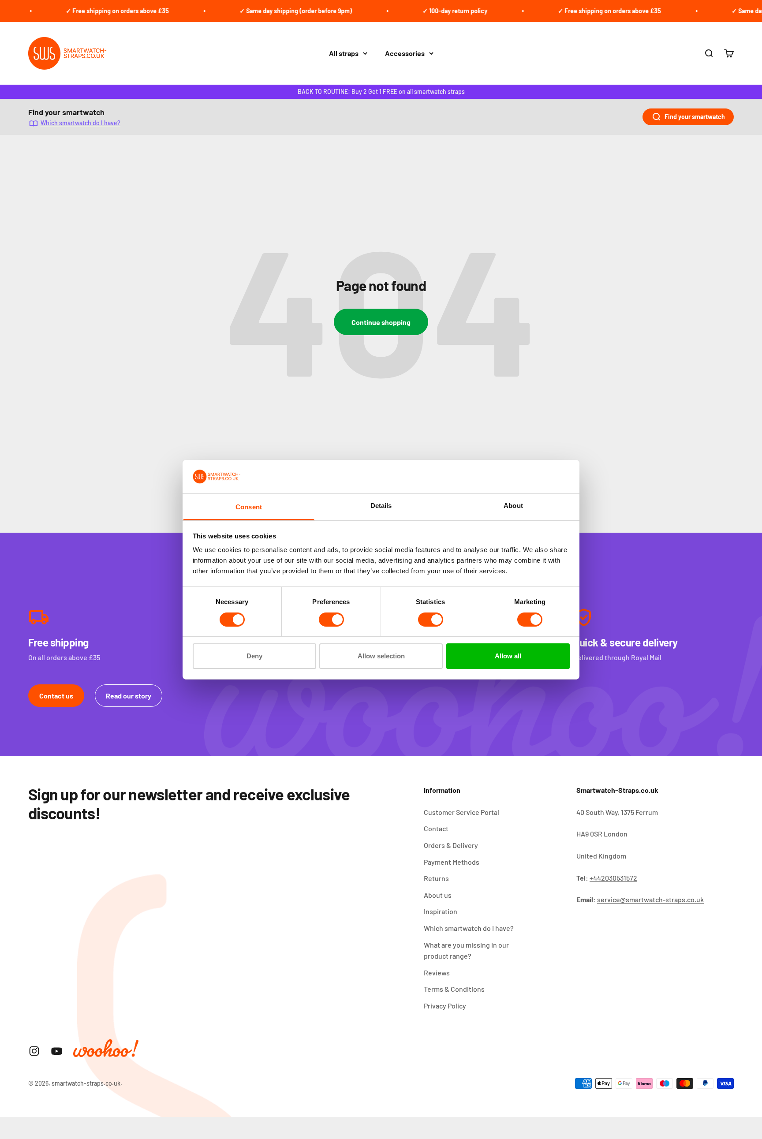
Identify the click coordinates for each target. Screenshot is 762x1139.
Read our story (128, 695)
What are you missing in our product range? (466, 950)
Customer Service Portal (461, 812)
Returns (436, 878)
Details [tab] (381, 505)
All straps (344, 53)
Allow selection (381, 656)
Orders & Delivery (451, 845)
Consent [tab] (248, 507)
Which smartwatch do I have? (80, 123)
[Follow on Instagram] (34, 1051)
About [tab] (513, 505)
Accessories (405, 53)
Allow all (508, 656)
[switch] (331, 619)
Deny (254, 656)
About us (438, 895)
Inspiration (440, 911)
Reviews (437, 972)
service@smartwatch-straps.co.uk (650, 899)
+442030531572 (613, 878)
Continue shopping (381, 322)
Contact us (56, 695)
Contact (436, 828)
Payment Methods (451, 862)
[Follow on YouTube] (57, 1051)
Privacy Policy (445, 1005)
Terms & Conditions (454, 989)
